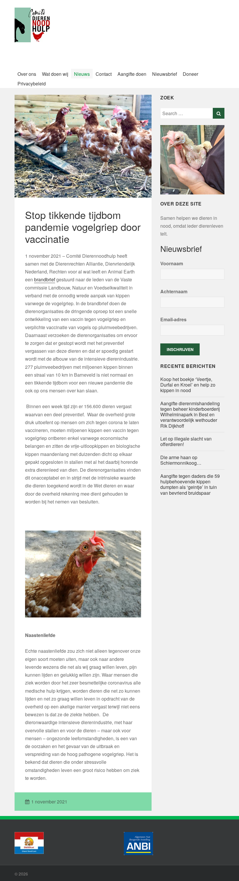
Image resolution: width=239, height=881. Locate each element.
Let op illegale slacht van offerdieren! (186, 441)
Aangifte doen (131, 74)
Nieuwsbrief (164, 74)
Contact (104, 74)
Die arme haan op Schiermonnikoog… (180, 460)
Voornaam (171, 263)
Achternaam (173, 291)
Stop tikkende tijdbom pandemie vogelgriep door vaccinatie (82, 227)
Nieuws (82, 74)
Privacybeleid (31, 83)
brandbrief (44, 279)
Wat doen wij (55, 74)
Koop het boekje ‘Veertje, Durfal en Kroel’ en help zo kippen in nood (187, 384)
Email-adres (173, 319)
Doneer (190, 74)
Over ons (26, 74)
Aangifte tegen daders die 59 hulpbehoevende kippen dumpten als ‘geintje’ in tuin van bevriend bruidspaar (190, 484)
